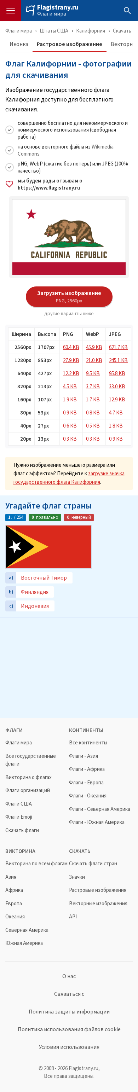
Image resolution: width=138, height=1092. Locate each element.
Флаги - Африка (87, 769)
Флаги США (18, 804)
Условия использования (69, 1047)
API (73, 917)
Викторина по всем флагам (36, 864)
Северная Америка (26, 930)
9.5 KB (93, 373)
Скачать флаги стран (93, 864)
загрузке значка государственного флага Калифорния (69, 478)
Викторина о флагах (28, 777)
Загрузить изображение (69, 296)
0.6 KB (70, 425)
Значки (77, 877)
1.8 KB (116, 425)
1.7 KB (93, 399)
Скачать (122, 30)
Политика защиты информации (69, 1011)
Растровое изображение (69, 44)
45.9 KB (94, 347)
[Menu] (10, 10)
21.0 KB (94, 360)
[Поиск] (127, 10)
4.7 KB (116, 412)
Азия (10, 877)
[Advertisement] (69, 666)
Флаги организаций (27, 790)
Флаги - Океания (88, 796)
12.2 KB (71, 373)
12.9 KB (117, 399)
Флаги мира (51, 14)
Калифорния (90, 30)
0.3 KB (70, 438)
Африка (14, 890)
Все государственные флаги (30, 760)
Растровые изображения (97, 890)
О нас (69, 976)
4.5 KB (70, 386)
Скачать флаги (22, 830)
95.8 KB (117, 373)
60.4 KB (71, 347)
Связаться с (69, 994)
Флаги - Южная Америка (97, 822)
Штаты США (54, 30)
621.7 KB (118, 347)
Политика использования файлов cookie (69, 1029)
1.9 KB (70, 399)
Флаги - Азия (83, 756)
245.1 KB (118, 360)
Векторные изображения (98, 904)
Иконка (19, 44)
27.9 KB (71, 360)
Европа (13, 904)
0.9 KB (70, 412)
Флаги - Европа (86, 783)
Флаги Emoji (18, 817)
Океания (15, 917)
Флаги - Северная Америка (99, 809)
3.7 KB (93, 386)
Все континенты (88, 743)
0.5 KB (93, 425)
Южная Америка (24, 943)
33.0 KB (117, 386)
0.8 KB (93, 412)
